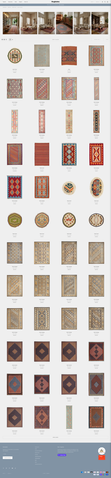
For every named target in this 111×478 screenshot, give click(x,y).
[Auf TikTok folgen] (15, 468)
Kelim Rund (15, 69)
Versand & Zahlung (38, 450)
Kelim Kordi (42, 168)
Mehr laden (55, 437)
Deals (16, 1)
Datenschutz (37, 452)
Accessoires (10, 1)
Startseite (5, 7)
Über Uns (26, 1)
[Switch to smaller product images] (4, 39)
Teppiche (4, 1)
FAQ (36, 462)
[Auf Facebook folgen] (3, 468)
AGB (36, 448)
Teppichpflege (37, 458)
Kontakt (36, 454)
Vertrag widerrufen (38, 464)
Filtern (107, 39)
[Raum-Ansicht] (12, 39)
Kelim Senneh (14, 365)
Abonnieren (7, 457)
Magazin (20, 1)
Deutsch (9, 473)
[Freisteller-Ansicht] (10, 39)
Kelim (69, 69)
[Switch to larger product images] (2, 39)
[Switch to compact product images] (6, 39)
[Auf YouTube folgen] (12, 468)
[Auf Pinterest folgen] (9, 468)
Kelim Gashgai (41, 69)
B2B (35, 460)
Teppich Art (14, 7)
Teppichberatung (38, 456)
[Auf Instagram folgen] (6, 468)
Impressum (37, 447)
